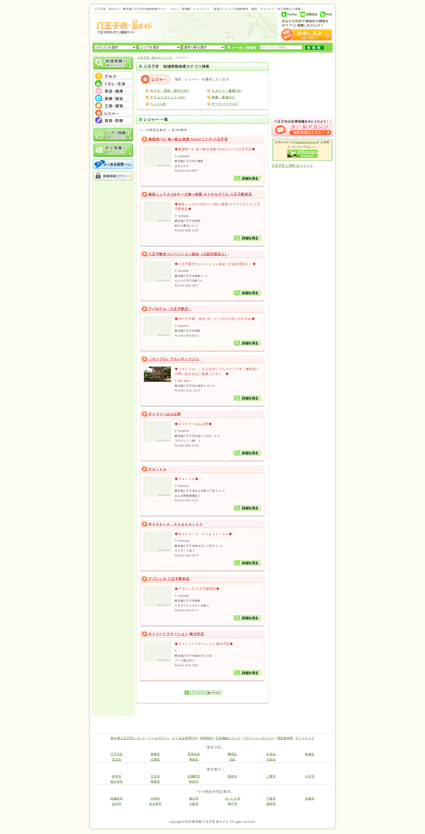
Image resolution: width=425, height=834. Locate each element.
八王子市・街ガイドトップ (154, 57)
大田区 (271, 759)
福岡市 (271, 803)
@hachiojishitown (305, 142)
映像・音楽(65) (223, 97)
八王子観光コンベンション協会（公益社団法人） (188, 254)
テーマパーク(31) (225, 104)
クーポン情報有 (243, 48)
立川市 (155, 776)
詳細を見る (247, 178)
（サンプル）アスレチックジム (173, 359)
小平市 (309, 776)
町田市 (193, 781)
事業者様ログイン (113, 175)
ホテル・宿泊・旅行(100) (169, 90)
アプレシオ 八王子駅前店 (168, 579)
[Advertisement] (213, 26)
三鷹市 (271, 776)
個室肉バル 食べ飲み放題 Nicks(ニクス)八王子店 (188, 139)
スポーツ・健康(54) (227, 90)
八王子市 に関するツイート (292, 165)
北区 (232, 759)
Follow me (302, 153)
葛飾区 (155, 754)
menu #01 (113, 76)
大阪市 (193, 803)
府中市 (116, 776)
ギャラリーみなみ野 (164, 414)
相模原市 (116, 798)
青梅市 (155, 781)
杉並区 (271, 754)
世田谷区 (194, 754)
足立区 (116, 759)
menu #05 (113, 105)
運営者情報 (285, 738)
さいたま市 (233, 798)
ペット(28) (158, 104)
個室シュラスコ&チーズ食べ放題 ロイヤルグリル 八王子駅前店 (200, 194)
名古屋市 (155, 803)
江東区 (155, 759)
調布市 (232, 776)
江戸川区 (116, 754)
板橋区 (309, 754)
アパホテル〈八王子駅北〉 (170, 309)
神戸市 (232, 803)
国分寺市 (116, 781)
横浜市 (193, 798)
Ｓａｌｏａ (157, 469)
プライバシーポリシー (259, 738)
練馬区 (232, 754)
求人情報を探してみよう (113, 150)
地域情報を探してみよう (113, 63)
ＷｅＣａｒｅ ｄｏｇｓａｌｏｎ (175, 524)
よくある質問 (113, 164)
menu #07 (113, 120)
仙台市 (116, 803)
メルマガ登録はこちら (302, 127)
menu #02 (113, 83)
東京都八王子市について (128, 738)
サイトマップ (304, 738)
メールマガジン (159, 738)
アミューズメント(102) (167, 97)
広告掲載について (228, 738)
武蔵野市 (194, 776)
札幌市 (309, 798)
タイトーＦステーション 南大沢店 (176, 634)
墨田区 (193, 759)
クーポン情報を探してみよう (113, 134)
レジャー (155, 79)
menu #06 (113, 113)
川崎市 (155, 798)
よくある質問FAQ (185, 738)
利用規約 (206, 738)
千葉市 (271, 798)
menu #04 (113, 98)
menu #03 (113, 91)
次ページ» (214, 692)
